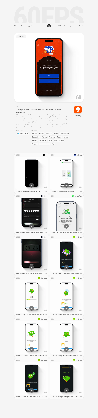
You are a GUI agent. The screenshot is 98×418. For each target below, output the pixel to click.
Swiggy (78, 116)
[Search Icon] (79, 26)
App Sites (30, 26)
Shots (16, 26)
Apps (23, 26)
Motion (39, 26)
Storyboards (72, 26)
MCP (59, 26)
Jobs (64, 26)
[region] (49, 67)
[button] (38, 97)
